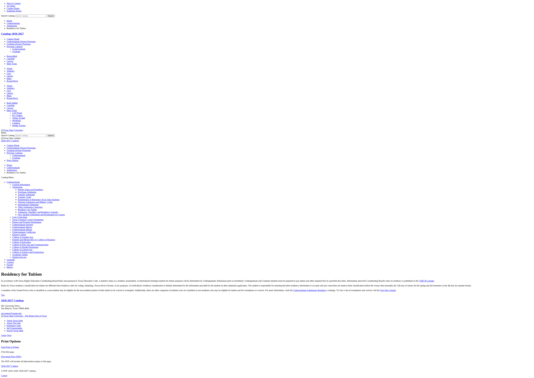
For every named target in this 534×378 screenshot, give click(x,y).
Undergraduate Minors (22, 229)
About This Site (14, 323)
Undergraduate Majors (22, 227)
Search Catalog (7, 16)
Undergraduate (13, 23)
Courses (10, 262)
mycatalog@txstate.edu (11, 313)
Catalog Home (13, 8)
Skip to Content (13, 3)
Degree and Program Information (26, 222)
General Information (21, 184)
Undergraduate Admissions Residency (310, 290)
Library (10, 76)
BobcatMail (12, 56)
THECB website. (426, 281)
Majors (10, 267)
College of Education (21, 242)
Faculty (10, 265)
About (9, 68)
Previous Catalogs (15, 46)
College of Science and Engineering (28, 252)
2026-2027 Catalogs (10, 140)
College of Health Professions (25, 247)
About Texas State (15, 320)
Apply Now (6, 335)
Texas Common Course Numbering (28, 219)
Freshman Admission (27, 192)
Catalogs (16, 123)
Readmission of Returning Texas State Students (38, 199)
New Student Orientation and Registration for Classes (41, 214)
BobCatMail (12, 103)
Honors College (19, 235)
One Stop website (388, 290)
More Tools (12, 64)
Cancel (4, 375)
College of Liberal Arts (22, 250)
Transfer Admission (26, 194)
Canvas (10, 61)
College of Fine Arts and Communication (30, 245)
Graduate (16, 51)
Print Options (12, 160)
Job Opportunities (14, 328)
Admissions (12, 26)
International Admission (28, 204)
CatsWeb (11, 59)
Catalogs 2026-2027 (12, 33)
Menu (3, 133)
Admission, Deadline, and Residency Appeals (38, 212)
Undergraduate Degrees (22, 224)
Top (3, 295)
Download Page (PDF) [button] (11, 356)
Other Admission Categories (30, 207)
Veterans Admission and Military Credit (35, 202)
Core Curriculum (19, 217)
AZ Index (11, 6)
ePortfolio (16, 120)
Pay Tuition (17, 115)
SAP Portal (17, 113)
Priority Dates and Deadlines (30, 189)
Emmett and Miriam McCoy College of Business (33, 240)
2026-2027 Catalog (9, 366)
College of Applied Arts (22, 237)
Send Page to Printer (10, 347)
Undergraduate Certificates (24, 232)
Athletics (10, 71)
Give (9, 73)
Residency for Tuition (27, 209)
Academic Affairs (20, 255)
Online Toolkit (18, 118)
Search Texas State (15, 330)
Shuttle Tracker (19, 125)
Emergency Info (14, 325)
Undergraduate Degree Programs (21, 41)
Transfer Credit (24, 197)
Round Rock (12, 81)
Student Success (19, 257)
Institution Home (14, 11)
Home (9, 21)
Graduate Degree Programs (19, 44)
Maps (9, 78)
